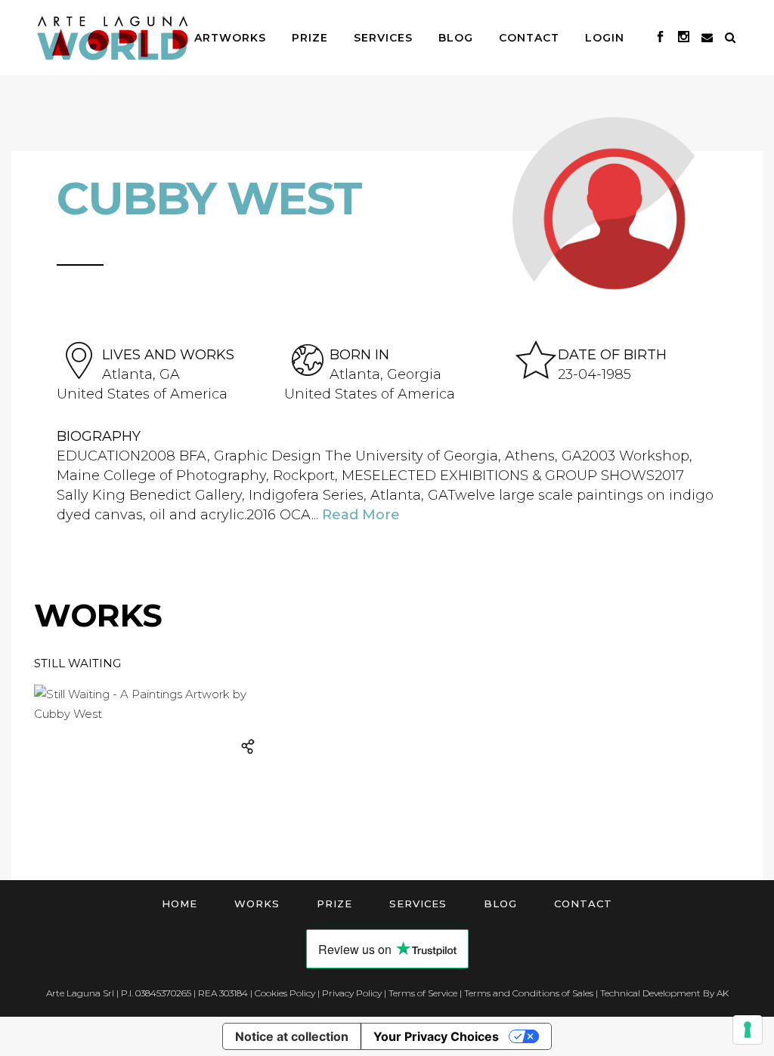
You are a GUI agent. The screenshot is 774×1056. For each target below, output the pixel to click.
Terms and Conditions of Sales (528, 993)
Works (257, 903)
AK (723, 993)
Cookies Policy (285, 993)
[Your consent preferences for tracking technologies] (747, 1029)
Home (179, 903)
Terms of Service (423, 993)
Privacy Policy (352, 993)
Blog (500, 903)
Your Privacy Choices (436, 1036)
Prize (334, 903)
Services (418, 903)
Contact (583, 903)
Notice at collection (291, 1036)
